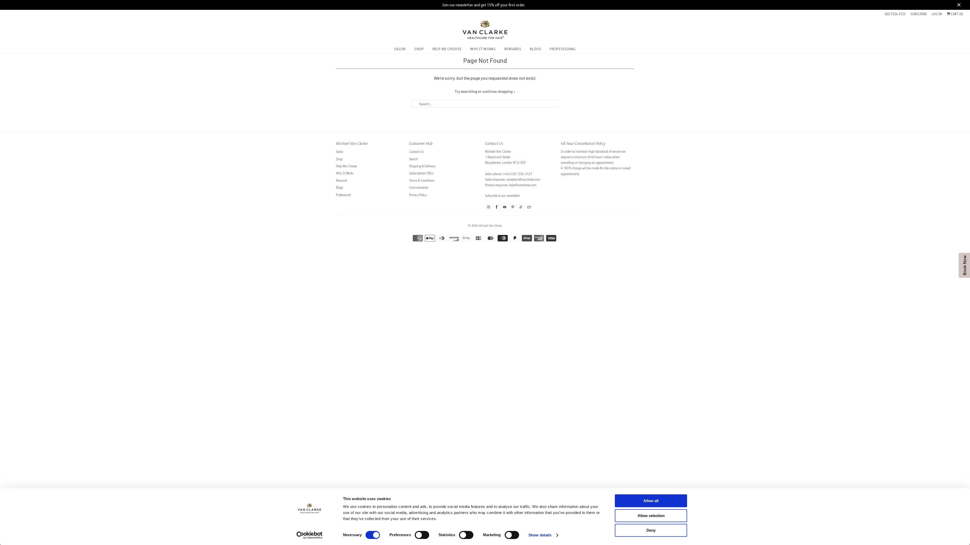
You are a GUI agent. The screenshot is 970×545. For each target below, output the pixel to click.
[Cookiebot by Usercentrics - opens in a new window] (309, 535)
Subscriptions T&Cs (421, 173)
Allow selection (651, 515)
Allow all (651, 501)
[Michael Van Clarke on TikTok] (520, 207)
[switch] (422, 535)
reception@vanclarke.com (523, 179)
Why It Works (344, 173)
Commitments (418, 187)
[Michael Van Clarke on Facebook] (496, 207)
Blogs (339, 187)
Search (413, 159)
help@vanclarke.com (523, 185)
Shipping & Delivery (422, 166)
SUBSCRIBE (918, 14)
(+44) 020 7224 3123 (517, 174)
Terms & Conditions (421, 180)
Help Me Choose (346, 166)
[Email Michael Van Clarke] (528, 207)
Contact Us (416, 152)
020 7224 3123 (895, 14)
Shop (339, 159)
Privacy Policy (418, 195)
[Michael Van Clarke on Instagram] (488, 207)
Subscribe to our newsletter (502, 196)
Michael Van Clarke (490, 225)
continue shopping (497, 91)
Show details (539, 535)
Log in (937, 14)
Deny (651, 530)
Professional (343, 195)
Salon (339, 152)
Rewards (341, 180)
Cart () (956, 14)
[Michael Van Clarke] (485, 30)
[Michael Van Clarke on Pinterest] (512, 207)
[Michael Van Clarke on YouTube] (504, 207)
